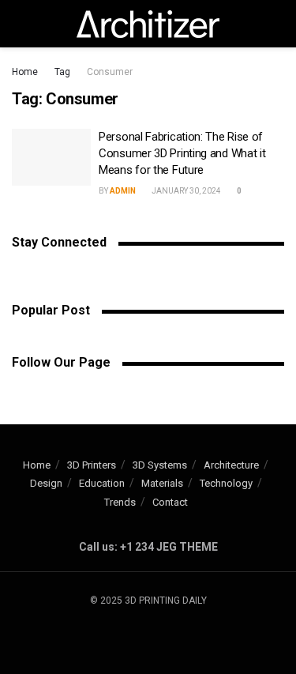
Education (102, 483)
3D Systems (160, 465)
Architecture (231, 465)
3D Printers (91, 465)
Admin (123, 190)
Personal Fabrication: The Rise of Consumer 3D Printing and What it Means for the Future (182, 153)
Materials (162, 483)
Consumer (110, 71)
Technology (226, 483)
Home (25, 71)
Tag (62, 71)
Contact (170, 502)
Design (46, 483)
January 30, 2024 (185, 190)
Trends (120, 502)
